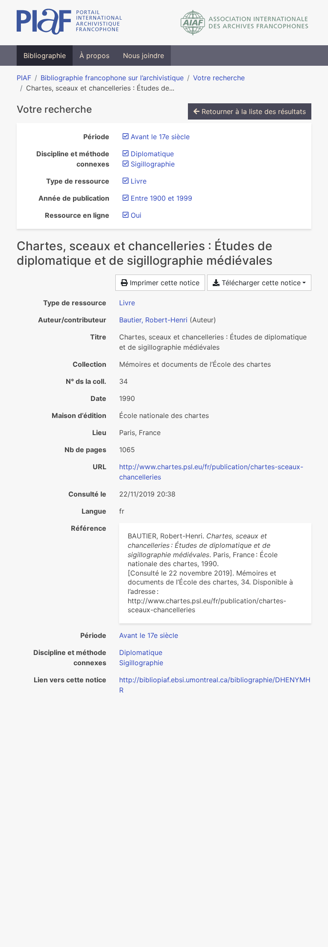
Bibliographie (44, 55)
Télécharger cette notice (260, 282)
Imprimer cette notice (163, 282)
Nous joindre (143, 55)
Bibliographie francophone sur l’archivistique (112, 77)
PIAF (24, 77)
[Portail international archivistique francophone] (69, 23)
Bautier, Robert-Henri (153, 320)
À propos (94, 55)
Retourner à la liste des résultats (252, 111)
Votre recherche (219, 77)
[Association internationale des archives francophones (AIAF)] (244, 23)
